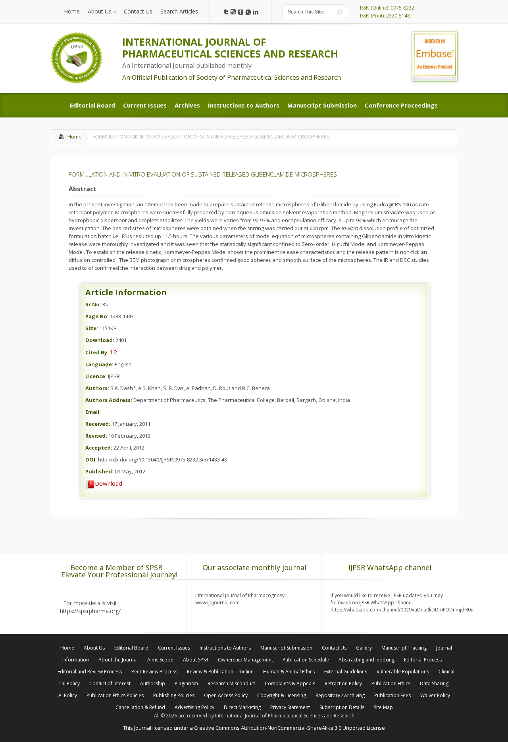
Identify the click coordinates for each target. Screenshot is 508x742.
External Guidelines (345, 671)
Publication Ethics (390, 683)
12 (113, 352)
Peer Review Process (154, 671)
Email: (93, 411)
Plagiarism (186, 683)
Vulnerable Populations (403, 671)
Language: (99, 364)
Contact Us (334, 647)
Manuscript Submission (286, 647)
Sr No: (93, 304)
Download (108, 483)
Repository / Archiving (340, 695)
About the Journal (118, 659)
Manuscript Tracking (404, 647)
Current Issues (174, 647)
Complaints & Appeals (290, 683)
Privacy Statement (290, 707)
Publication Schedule (306, 659)
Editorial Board (131, 647)
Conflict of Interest (110, 683)
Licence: (96, 376)
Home (74, 136)
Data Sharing (434, 683)
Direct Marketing (242, 707)
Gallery (364, 647)
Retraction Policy (343, 683)
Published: (99, 471)
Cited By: (97, 352)
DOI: (91, 459)
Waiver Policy (435, 695)
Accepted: (98, 447)
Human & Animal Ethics (289, 671)
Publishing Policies (173, 695)
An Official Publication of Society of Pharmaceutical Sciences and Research (231, 77)
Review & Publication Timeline (220, 671)
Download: (99, 340)
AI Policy (67, 695)
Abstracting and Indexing (366, 659)
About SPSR (195, 659)
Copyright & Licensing (281, 695)
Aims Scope (160, 659)
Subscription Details (341, 707)
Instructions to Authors (225, 647)
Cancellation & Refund (140, 707)
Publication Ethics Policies (115, 695)
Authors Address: (108, 400)
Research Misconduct (231, 683)
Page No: (97, 316)
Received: (97, 423)
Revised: (96, 435)
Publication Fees (392, 695)
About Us (94, 647)
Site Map (383, 707)
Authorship (152, 683)
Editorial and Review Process (90, 671)
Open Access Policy (226, 695)
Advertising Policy (194, 707)
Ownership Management (245, 659)
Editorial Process (423, 659)
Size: (91, 328)
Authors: (97, 388)
